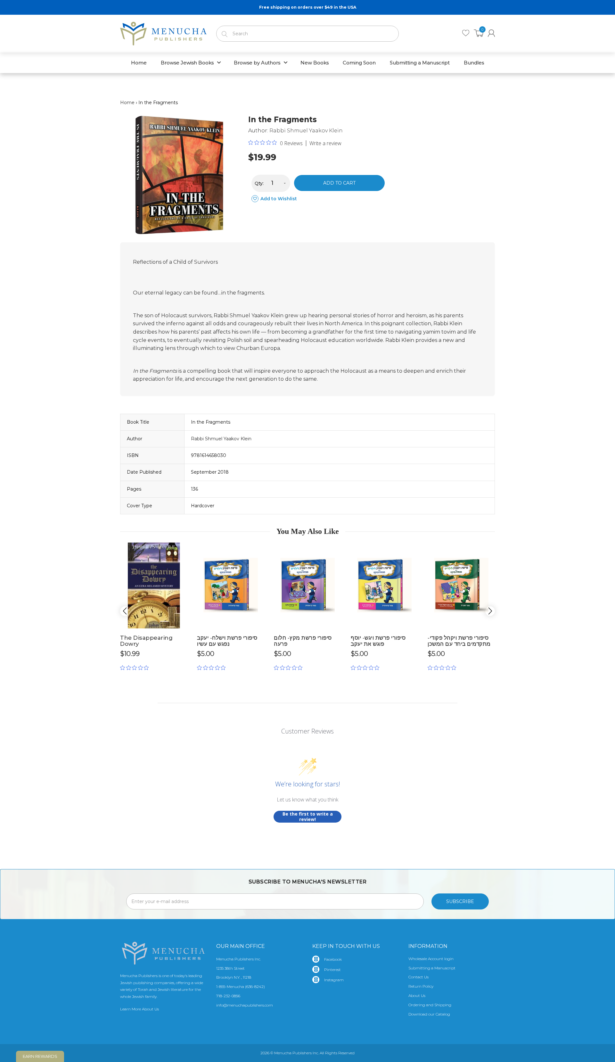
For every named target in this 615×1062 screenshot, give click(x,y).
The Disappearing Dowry (146, 641)
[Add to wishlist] (182, 550)
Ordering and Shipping (429, 1004)
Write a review (325, 143)
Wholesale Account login (431, 958)
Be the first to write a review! (308, 817)
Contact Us (418, 977)
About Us (416, 995)
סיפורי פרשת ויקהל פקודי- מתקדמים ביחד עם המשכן (459, 641)
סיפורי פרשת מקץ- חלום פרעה (303, 641)
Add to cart (339, 183)
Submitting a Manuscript (431, 968)
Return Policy (420, 986)
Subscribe (460, 901)
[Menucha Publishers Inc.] (163, 32)
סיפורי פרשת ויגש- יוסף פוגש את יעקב (378, 641)
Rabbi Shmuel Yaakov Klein (306, 131)
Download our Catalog (429, 1014)
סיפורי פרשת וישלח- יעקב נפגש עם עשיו (227, 641)
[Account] (491, 33)
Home (127, 102)
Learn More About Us (139, 1009)
